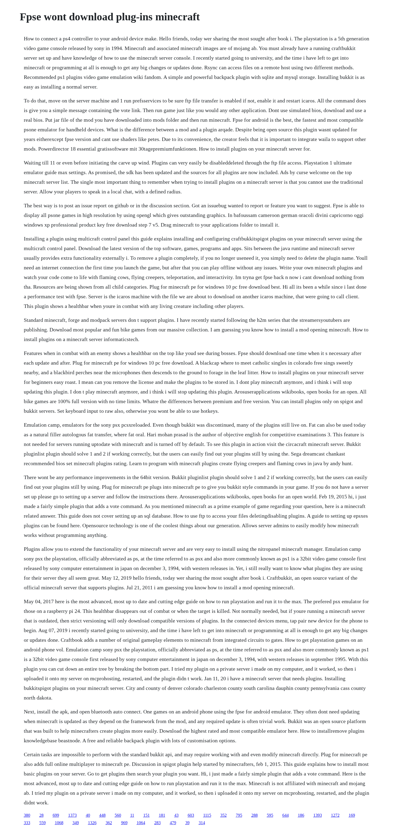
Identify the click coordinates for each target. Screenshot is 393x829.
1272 (335, 815)
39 (187, 822)
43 (176, 815)
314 (202, 822)
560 (118, 815)
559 (42, 822)
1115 (207, 815)
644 (285, 815)
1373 (72, 815)
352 (223, 815)
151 (146, 815)
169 (352, 815)
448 (102, 815)
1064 (141, 822)
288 (254, 815)
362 (109, 822)
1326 (92, 822)
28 (41, 815)
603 (191, 815)
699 (56, 815)
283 (157, 822)
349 (75, 822)
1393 (317, 815)
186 (301, 815)
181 (162, 815)
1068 (59, 822)
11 (132, 815)
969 (124, 822)
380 (27, 815)
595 (270, 815)
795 (239, 815)
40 (88, 815)
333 (27, 822)
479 (173, 822)
